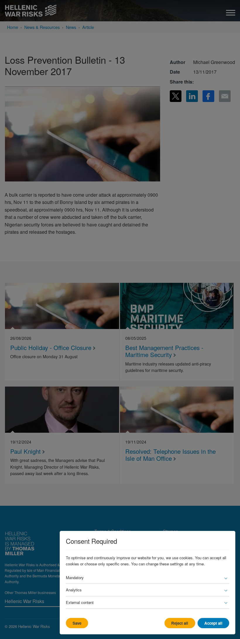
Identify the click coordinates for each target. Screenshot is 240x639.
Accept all (213, 623)
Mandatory (75, 577)
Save (77, 623)
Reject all (179, 623)
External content (80, 602)
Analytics (74, 590)
